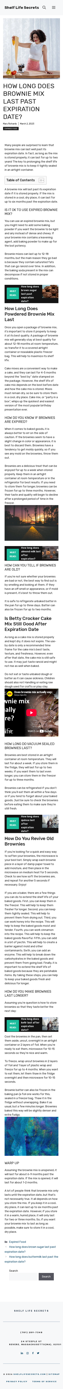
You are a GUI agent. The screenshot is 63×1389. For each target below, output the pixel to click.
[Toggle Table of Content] (39, 180)
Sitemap (54, 1374)
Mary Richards (10, 123)
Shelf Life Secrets (22, 7)
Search (13, 1270)
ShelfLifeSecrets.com (29, 1374)
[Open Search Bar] (44, 7)
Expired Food (11, 128)
